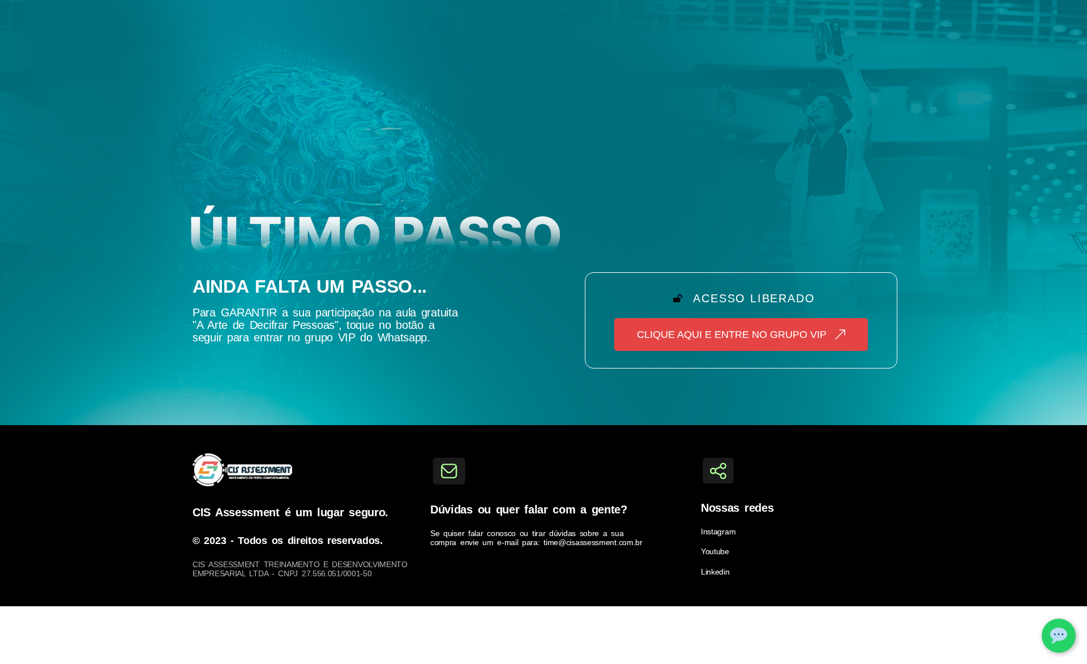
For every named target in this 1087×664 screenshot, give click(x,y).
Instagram (718, 531)
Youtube (715, 551)
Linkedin (715, 571)
